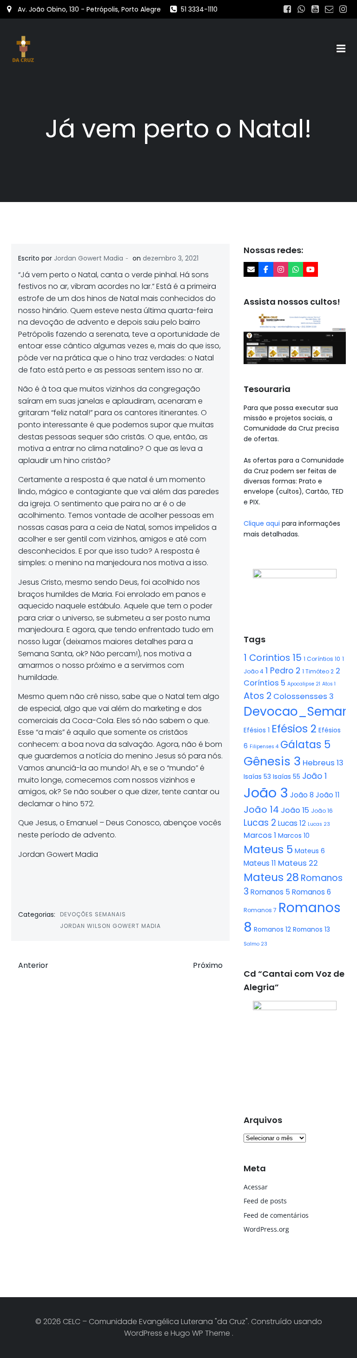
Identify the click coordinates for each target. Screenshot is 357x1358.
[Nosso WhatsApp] (295, 269)
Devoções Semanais (93, 914)
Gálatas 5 (305, 745)
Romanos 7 (260, 910)
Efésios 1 (257, 730)
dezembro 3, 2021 (170, 258)
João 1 (314, 776)
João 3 (266, 792)
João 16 (322, 811)
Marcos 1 (260, 835)
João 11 (328, 795)
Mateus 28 (271, 877)
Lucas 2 (260, 822)
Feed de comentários (276, 1215)
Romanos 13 (311, 929)
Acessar (256, 1186)
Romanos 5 (270, 892)
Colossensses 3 (303, 696)
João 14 (261, 809)
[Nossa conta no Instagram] (280, 269)
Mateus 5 (268, 849)
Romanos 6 (311, 892)
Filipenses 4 (264, 746)
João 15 (295, 810)
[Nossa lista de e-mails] (251, 269)
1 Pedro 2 (282, 670)
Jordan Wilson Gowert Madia (110, 926)
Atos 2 (257, 695)
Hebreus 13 (323, 762)
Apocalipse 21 (303, 683)
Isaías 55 (286, 776)
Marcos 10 (294, 835)
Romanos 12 (272, 929)
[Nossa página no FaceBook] (265, 269)
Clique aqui (263, 523)
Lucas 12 (292, 823)
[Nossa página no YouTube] (310, 269)
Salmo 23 (255, 943)
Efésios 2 (294, 728)
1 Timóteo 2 (318, 671)
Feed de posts (265, 1200)
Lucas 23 (319, 824)
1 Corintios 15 (273, 657)
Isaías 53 (257, 776)
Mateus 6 (310, 850)
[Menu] (342, 49)
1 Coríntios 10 (322, 659)
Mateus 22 (298, 863)
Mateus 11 (260, 863)
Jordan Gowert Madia (88, 258)
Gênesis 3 (272, 761)
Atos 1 (329, 683)
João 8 (302, 795)
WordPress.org (266, 1229)
